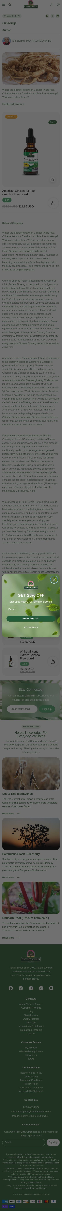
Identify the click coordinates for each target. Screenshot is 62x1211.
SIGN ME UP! (31, 618)
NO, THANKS (31, 627)
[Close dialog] (54, 579)
